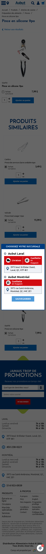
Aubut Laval (16, 253)
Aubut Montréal (18, 277)
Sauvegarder (23, 299)
